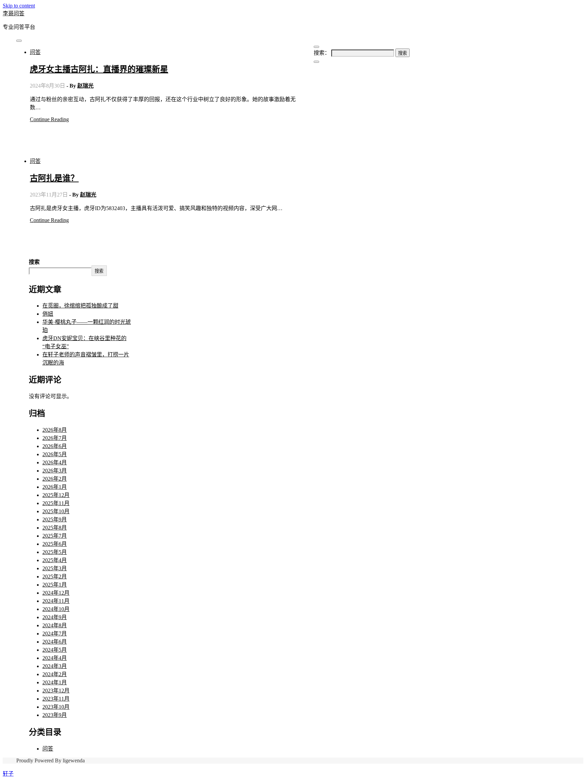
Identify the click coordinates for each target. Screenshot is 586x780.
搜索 (34, 262)
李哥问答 (13, 13)
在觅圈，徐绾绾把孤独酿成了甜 (80, 306)
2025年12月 (56, 495)
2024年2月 (54, 674)
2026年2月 (54, 479)
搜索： (322, 53)
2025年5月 (54, 552)
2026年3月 (54, 470)
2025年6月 (54, 544)
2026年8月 (54, 430)
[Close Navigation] (316, 62)
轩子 (8, 774)
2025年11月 (56, 503)
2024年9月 (54, 617)
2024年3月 (54, 666)
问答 (35, 52)
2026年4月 (54, 462)
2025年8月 (54, 528)
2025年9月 (54, 519)
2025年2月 (54, 576)
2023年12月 (56, 690)
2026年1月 (54, 487)
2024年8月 (54, 625)
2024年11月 (56, 601)
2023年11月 (56, 699)
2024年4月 (54, 658)
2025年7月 (54, 536)
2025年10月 (56, 511)
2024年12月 (56, 593)
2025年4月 (54, 560)
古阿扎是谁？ (54, 178)
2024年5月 (54, 650)
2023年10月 (56, 707)
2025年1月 (54, 585)
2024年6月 (54, 642)
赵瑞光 (85, 86)
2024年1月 (54, 682)
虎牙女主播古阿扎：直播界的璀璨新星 (99, 69)
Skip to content (19, 5)
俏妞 (47, 314)
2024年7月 (54, 633)
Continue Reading (49, 119)
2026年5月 (54, 454)
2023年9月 (54, 715)
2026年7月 (54, 438)
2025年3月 (54, 568)
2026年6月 (54, 446)
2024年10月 (56, 609)
